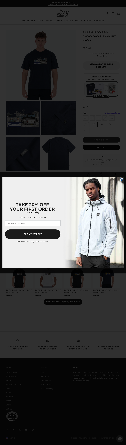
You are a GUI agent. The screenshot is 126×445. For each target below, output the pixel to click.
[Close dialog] (121, 179)
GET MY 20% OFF (33, 234)
